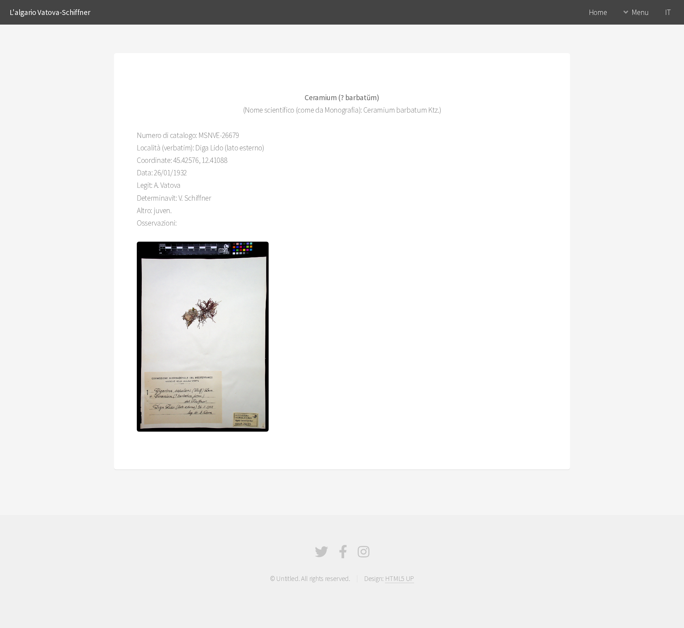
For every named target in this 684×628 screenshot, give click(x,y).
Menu (640, 12)
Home (598, 12)
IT (667, 12)
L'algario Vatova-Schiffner (50, 12)
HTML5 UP (399, 578)
